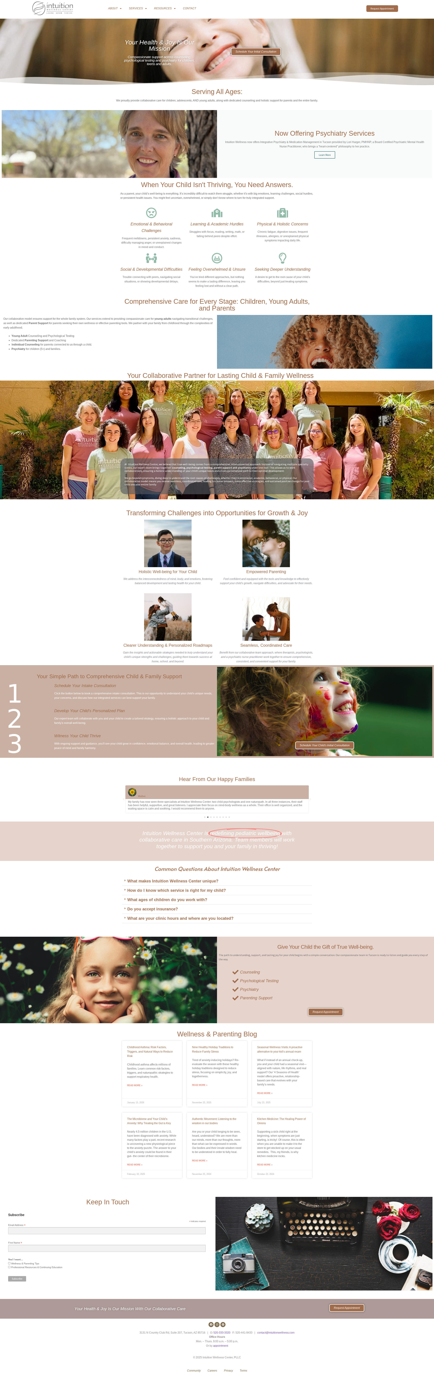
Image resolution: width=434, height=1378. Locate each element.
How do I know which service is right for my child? (176, 890)
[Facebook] (211, 1324)
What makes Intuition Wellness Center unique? (173, 881)
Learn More (325, 155)
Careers (212, 1370)
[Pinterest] (222, 1324)
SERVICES (136, 8)
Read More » (134, 1085)
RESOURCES (163, 8)
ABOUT (113, 8)
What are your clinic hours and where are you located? (180, 918)
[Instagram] (217, 1324)
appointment (220, 1345)
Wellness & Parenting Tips (25, 1263)
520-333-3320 (221, 1332)
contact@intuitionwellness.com (275, 1332)
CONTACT (189, 8)
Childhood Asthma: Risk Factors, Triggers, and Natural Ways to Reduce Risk (150, 1051)
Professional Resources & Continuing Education (36, 1267)
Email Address (16, 1225)
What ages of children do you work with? (167, 899)
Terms (243, 1370)
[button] (123, 799)
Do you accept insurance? (152, 909)
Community (194, 1370)
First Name (15, 1242)
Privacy (228, 1370)
